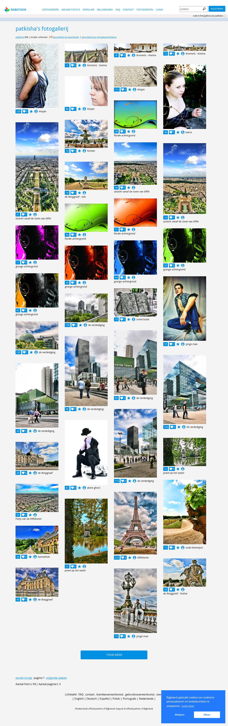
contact (128, 9)
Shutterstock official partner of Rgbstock (95, 708)
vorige (28, 678)
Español (105, 698)
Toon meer (114, 655)
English (79, 698)
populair (88, 9)
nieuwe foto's (70, 9)
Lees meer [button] (188, 706)
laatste (62, 678)
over (159, 694)
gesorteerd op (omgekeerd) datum (99, 37)
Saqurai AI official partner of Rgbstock (134, 708)
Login (159, 9)
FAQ (118, 9)
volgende (52, 678)
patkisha (20, 37)
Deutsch (91, 698)
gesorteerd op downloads (66, 37)
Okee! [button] (207, 714)
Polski (116, 698)
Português (129, 698)
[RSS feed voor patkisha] (51, 37)
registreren (217, 8)
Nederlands (146, 698)
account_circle (36, 111)
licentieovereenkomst (109, 694)
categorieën (50, 9)
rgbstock (18, 9)
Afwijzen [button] (179, 714)
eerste (20, 678)
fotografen (145, 9)
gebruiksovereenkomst (140, 694)
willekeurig (105, 9)
